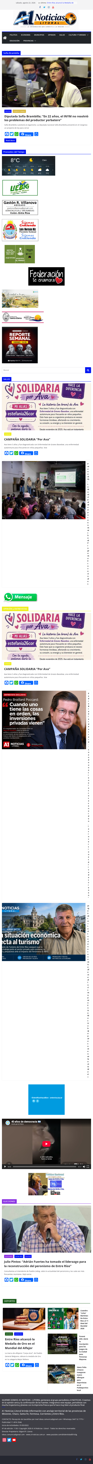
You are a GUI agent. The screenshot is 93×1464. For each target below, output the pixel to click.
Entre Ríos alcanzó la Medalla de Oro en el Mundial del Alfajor (20, 1343)
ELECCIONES (8, 1256)
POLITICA (13, 35)
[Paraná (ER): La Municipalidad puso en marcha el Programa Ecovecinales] (43, 524)
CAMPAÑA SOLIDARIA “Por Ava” (59, 3)
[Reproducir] (5, 1166)
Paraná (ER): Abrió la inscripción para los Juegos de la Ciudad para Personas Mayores (83, 1347)
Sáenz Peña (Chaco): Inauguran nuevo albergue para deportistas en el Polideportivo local (82, 1378)
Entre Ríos (18, 1256)
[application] (46, 1144)
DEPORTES (9, 1334)
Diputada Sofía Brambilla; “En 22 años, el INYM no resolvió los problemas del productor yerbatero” (46, 118)
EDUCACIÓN (14, 41)
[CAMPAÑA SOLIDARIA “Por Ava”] (46, 385)
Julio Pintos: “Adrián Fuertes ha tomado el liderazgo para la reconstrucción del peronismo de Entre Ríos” (45, 1264)
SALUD (62, 35)
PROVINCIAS (28, 41)
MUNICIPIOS (39, 35)
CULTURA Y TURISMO (77, 35)
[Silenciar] (84, 1166)
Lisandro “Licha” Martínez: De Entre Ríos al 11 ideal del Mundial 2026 (84, 1319)
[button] (87, 35)
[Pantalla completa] (88, 1166)
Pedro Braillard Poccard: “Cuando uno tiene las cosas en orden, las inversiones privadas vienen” (88, 795)
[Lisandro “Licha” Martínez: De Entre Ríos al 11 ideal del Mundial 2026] (63, 1320)
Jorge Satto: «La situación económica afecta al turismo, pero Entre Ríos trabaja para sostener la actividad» (88, 991)
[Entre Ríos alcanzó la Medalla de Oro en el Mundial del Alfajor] (24, 1309)
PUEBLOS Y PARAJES (19, 111)
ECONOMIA (25, 35)
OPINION (51, 35)
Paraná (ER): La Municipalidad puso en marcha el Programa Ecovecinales (88, 524)
